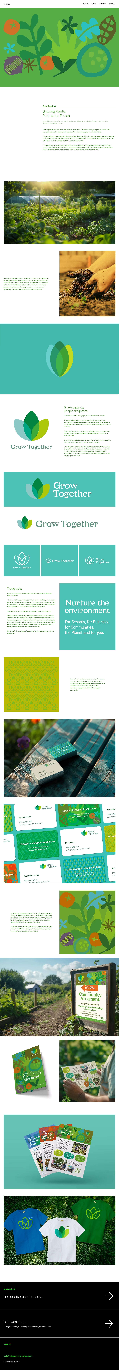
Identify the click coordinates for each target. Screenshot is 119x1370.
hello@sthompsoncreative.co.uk (18, 1356)
